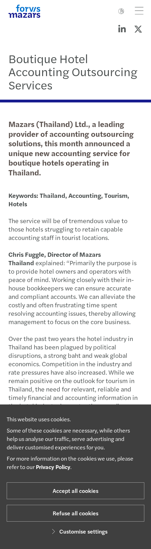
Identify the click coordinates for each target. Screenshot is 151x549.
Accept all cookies (75, 491)
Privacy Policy (53, 467)
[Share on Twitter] (138, 28)
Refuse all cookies (75, 513)
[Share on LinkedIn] (122, 28)
